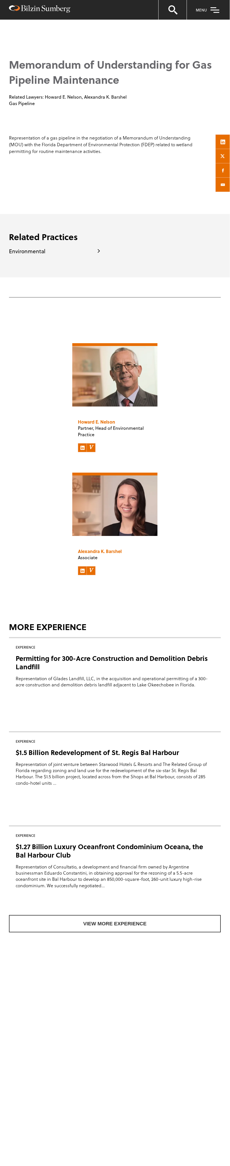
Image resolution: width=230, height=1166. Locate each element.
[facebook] (223, 170)
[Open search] (172, 10)
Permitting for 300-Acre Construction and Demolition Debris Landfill (112, 662)
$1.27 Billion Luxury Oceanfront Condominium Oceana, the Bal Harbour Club (109, 851)
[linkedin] (223, 142)
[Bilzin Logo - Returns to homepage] (39, 9)
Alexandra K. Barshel (105, 97)
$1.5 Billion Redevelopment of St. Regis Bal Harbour (97, 752)
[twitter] (223, 156)
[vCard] (91, 447)
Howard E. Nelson (63, 97)
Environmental (27, 251)
